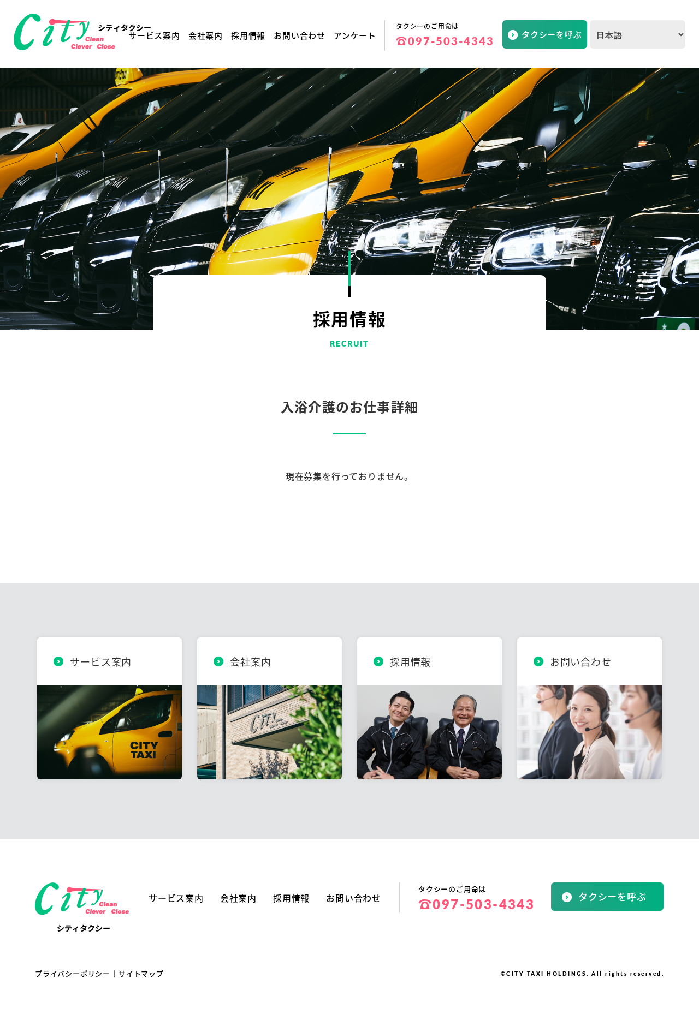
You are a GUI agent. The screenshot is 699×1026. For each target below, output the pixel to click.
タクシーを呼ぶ (552, 34)
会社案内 (205, 35)
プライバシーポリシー (72, 973)
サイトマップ (141, 973)
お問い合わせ (299, 35)
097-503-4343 (445, 41)
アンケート (355, 35)
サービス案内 (154, 35)
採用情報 (248, 35)
